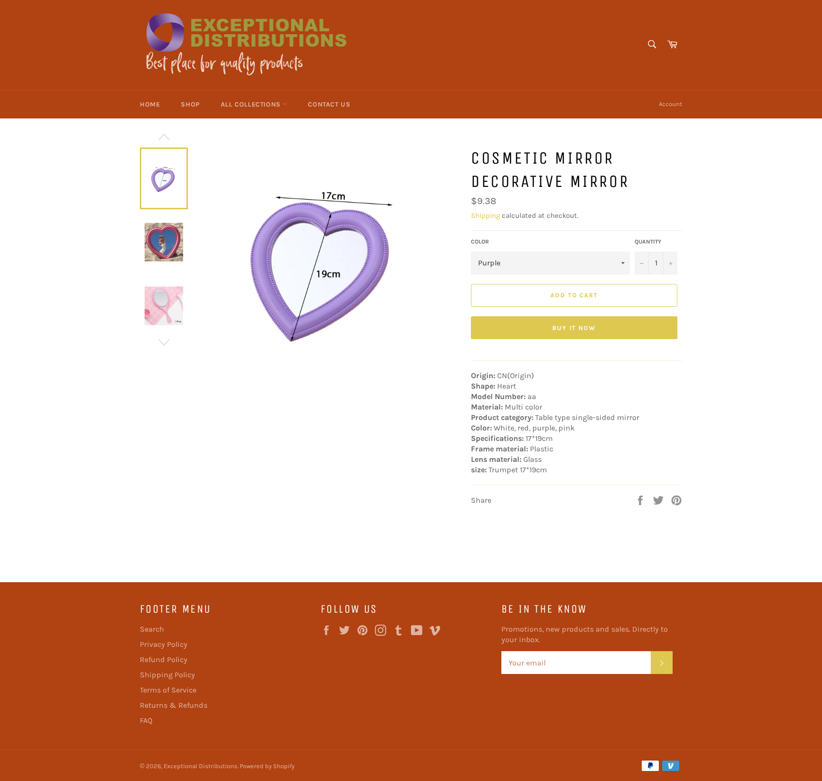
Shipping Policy (167, 674)
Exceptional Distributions (200, 766)
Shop (190, 104)
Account (670, 103)
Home (150, 104)
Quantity (648, 241)
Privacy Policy (163, 644)
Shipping (485, 215)
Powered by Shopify (267, 766)
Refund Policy (163, 659)
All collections (252, 104)
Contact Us (329, 104)
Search (152, 629)
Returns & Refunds (173, 705)
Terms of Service (168, 689)
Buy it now (574, 328)
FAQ (146, 720)
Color (480, 241)
